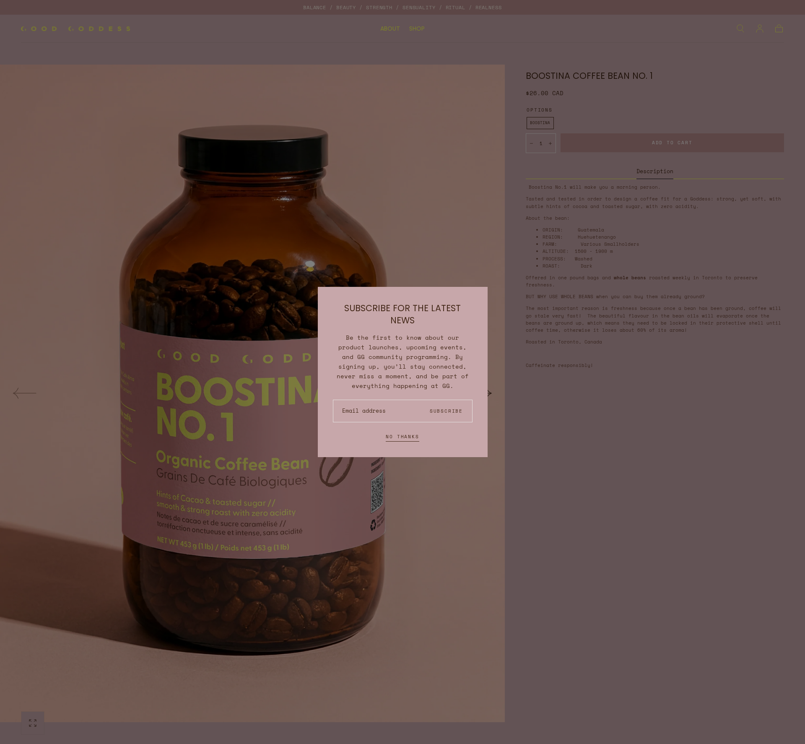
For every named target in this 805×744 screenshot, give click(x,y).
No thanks (402, 436)
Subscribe (446, 411)
